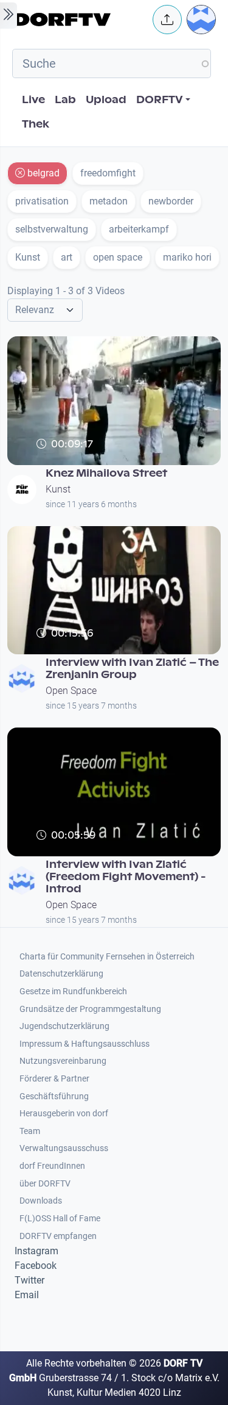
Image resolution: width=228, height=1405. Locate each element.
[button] (167, 19)
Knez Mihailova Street (106, 473)
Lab (65, 99)
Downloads (40, 1201)
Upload (106, 99)
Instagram (36, 1251)
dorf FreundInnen (52, 1166)
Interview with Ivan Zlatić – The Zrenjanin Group (132, 668)
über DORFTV (45, 1184)
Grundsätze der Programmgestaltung (90, 1009)
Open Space (71, 690)
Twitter (29, 1280)
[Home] (80, 19)
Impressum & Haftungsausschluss (84, 1044)
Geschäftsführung (54, 1096)
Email (27, 1295)
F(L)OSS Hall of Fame (59, 1218)
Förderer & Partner (54, 1079)
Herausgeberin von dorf (63, 1113)
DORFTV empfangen (58, 1236)
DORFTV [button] (159, 99)
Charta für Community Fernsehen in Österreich (107, 957)
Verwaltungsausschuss (63, 1148)
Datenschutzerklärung (61, 974)
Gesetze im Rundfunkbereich (73, 991)
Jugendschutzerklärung (64, 1026)
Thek (35, 124)
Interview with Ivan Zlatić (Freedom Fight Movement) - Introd (126, 876)
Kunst (58, 489)
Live (33, 99)
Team (29, 1131)
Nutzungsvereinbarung (62, 1061)
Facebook (36, 1265)
